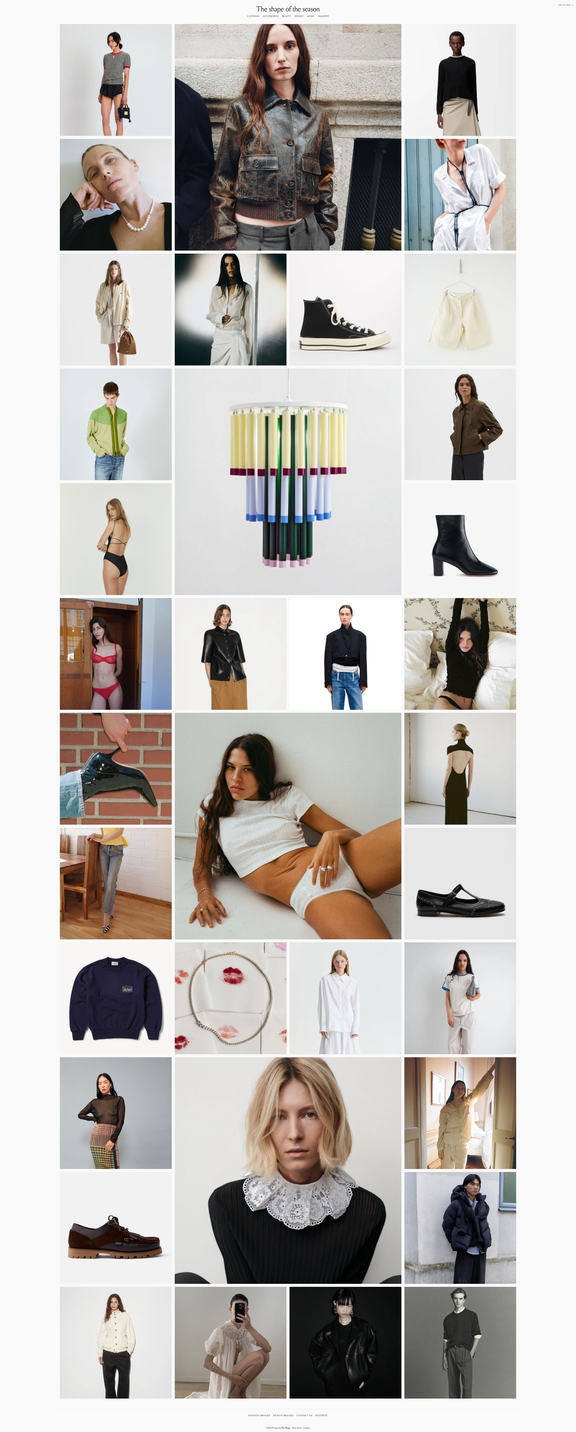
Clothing (253, 16)
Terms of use (297, 1427)
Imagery (323, 16)
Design (298, 16)
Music (311, 16)
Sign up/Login (564, 5)
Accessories (271, 16)
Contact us (304, 1415)
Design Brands (283, 1415)
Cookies (306, 1427)
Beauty (286, 16)
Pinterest (321, 1415)
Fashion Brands (259, 1415)
